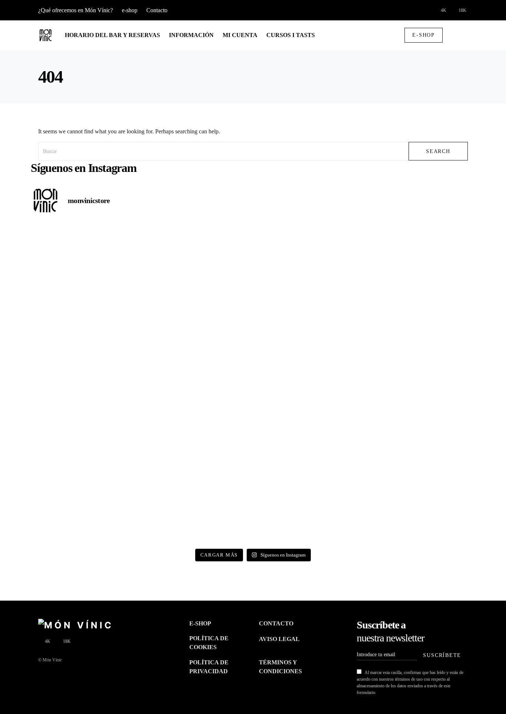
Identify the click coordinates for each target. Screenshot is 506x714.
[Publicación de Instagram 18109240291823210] (421, 319)
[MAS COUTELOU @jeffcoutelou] (85, 512)
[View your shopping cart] (454, 35)
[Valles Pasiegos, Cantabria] (197, 254)
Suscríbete (442, 655)
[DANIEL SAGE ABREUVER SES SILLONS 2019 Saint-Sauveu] (85, 319)
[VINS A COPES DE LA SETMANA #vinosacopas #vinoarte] (309, 512)
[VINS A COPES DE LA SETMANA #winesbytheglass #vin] (421, 383)
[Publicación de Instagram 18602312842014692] (309, 319)
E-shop (423, 35)
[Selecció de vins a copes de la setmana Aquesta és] (197, 319)
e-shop (129, 10)
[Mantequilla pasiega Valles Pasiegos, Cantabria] (85, 254)
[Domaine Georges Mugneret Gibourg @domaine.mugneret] (309, 383)
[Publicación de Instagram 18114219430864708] (421, 254)
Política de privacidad (209, 666)
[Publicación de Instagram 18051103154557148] (421, 448)
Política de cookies (209, 642)
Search (438, 151)
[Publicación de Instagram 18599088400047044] (197, 448)
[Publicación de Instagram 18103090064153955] (85, 383)
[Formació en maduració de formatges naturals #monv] (197, 383)
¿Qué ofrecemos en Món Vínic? (75, 10)
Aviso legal (279, 639)
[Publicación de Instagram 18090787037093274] (197, 512)
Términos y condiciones (280, 666)
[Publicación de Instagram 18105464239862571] (85, 448)
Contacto (156, 10)
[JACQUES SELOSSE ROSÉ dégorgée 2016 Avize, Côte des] (309, 448)
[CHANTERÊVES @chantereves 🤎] (421, 512)
